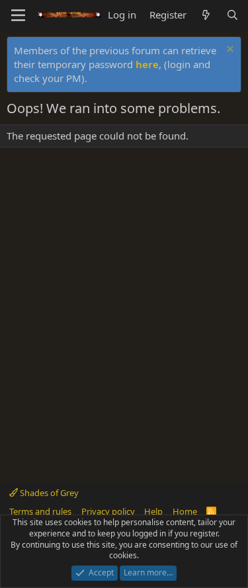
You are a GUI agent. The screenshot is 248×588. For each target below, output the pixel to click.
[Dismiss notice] (228, 51)
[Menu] (18, 15)
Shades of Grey (48, 493)
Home (185, 511)
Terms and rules (40, 511)
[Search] (232, 15)
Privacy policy (108, 511)
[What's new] (206, 15)
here (147, 64)
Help (153, 511)
